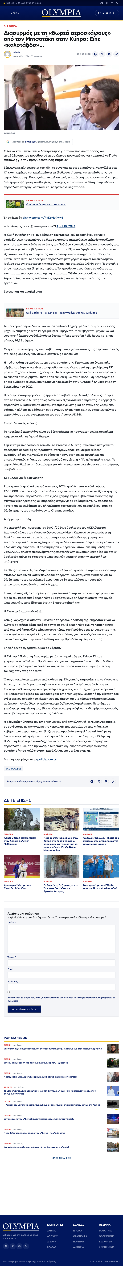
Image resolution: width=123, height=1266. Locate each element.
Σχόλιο (12, 922)
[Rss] (117, 3)
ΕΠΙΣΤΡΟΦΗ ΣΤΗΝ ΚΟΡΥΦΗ (105, 1261)
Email (11, 969)
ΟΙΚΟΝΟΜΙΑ (80, 1236)
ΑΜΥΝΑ (51, 1230)
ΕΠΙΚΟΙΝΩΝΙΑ (106, 1247)
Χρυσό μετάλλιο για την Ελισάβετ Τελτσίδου (17, 887)
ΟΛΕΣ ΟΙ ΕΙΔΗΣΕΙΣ (61, 1158)
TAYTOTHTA (105, 1230)
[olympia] (61, 13)
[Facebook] (101, 3)
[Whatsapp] (109, 54)
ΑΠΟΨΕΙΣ (52, 1236)
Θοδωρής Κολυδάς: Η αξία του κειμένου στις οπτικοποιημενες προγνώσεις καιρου (101, 841)
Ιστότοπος (13, 981)
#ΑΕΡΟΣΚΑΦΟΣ (13, 769)
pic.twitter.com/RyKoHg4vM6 (42, 217)
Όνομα (12, 957)
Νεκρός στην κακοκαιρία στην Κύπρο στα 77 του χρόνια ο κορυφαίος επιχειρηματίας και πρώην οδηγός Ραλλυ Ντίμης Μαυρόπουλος (61, 844)
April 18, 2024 (66, 226)
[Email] (112, 3)
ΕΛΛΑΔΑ (51, 1247)
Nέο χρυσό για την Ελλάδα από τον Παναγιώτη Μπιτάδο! (100, 887)
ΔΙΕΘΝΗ (51, 1241)
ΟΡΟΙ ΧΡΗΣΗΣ (106, 1236)
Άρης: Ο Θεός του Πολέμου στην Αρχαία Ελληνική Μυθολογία (20, 841)
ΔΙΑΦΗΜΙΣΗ (105, 1241)
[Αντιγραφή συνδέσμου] (116, 54)
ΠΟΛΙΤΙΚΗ (78, 1241)
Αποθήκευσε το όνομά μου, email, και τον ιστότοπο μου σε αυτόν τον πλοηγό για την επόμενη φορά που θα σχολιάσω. (61, 999)
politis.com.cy (47, 759)
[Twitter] (106, 3)
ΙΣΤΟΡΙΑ (77, 1230)
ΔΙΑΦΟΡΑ (10, 26)
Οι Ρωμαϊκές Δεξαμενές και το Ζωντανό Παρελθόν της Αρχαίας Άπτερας (61, 888)
